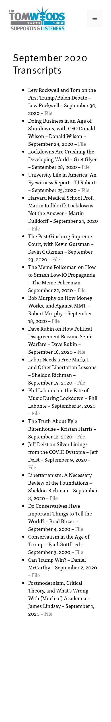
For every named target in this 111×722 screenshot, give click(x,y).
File (48, 113)
